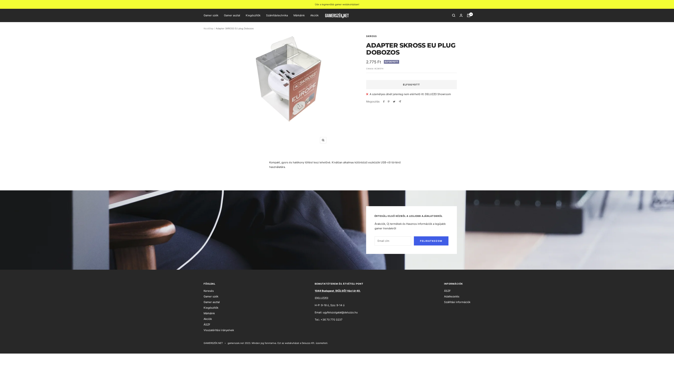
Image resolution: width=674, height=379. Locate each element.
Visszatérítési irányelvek (219, 330)
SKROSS (371, 36)
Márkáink (299, 15)
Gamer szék (211, 15)
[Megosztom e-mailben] (400, 101)
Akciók (314, 15)
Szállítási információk (457, 302)
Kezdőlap (208, 28)
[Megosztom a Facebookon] (384, 101)
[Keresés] (453, 15)
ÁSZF (207, 324)
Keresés (209, 290)
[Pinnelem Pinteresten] (388, 101)
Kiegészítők (253, 15)
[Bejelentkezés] (461, 15)
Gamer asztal (232, 15)
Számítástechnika (277, 15)
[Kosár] (468, 15)
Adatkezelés (451, 296)
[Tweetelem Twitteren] (394, 101)
